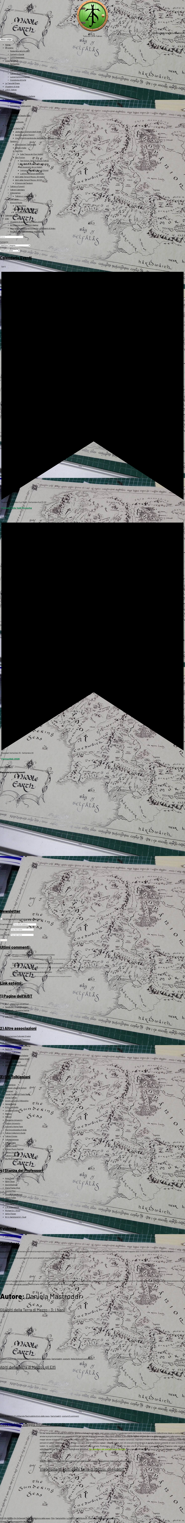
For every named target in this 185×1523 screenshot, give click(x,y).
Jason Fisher (10, 1197)
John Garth (9, 1204)
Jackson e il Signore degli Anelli (28, 131)
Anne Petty (9, 1178)
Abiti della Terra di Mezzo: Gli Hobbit (30, 176)
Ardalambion (10, 1084)
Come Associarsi (17, 57)
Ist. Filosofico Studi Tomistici (17, 1039)
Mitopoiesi (14, 67)
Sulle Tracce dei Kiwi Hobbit (31, 154)
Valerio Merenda (17, 972)
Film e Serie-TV (16, 128)
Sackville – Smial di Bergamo (17, 1049)
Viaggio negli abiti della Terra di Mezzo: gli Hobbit (82, 1469)
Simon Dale (109, 1461)
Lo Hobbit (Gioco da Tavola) (26, 209)
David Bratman (11, 1184)
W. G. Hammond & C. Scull (15, 1217)
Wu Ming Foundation (13, 1158)
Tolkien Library (11, 1146)
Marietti (8, 1117)
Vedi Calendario (6, 767)
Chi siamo (9, 47)
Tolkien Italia (10, 1142)
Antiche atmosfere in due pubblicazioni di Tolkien (38, 954)
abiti (60, 1359)
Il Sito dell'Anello (11, 1107)
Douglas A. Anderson (13, 1194)
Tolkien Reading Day (18, 73)
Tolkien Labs (15, 109)
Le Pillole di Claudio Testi (20, 115)
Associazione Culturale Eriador (18, 1036)
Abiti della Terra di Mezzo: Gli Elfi (28, 180)
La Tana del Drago (12, 83)
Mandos (8, 1113)
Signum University (12, 1123)
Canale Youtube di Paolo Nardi (17, 1094)
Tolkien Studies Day (18, 70)
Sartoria (54, 1359)
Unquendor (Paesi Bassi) (15, 1065)
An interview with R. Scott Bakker (24, 225)
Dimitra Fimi (10, 1191)
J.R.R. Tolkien (11, 89)
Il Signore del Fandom (24, 183)
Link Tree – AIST (11, 1016)
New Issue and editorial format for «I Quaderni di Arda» (33, 228)
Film (53, 1518)
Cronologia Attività (18, 80)
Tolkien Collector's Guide (15, 1133)
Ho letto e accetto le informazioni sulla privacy (22, 919)
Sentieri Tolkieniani (13, 1052)
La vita (13, 93)
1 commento (87, 1359)
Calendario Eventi (12, 215)
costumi (66, 1359)
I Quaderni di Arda (12, 86)
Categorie (4, 242)
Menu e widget (6, 39)
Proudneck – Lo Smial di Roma (17, 1046)
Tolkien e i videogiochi (24, 196)
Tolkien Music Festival (14, 1149)
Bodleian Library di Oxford (15, 1088)
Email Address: (6, 924)
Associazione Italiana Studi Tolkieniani (169, 33)
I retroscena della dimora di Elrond (34, 170)
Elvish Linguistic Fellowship (16, 1100)
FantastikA (14, 64)
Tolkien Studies (11, 1152)
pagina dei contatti (21, 1284)
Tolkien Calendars (17, 189)
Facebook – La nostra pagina (17, 1010)
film (64, 1518)
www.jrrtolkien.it (7, 1251)
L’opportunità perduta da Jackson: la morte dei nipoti (37, 138)
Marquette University (14, 1120)
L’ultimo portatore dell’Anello (32, 173)
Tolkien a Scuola (17, 122)
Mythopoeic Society (13, 1042)
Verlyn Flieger (10, 1213)
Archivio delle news (42, 1359)
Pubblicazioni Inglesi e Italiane (22, 96)
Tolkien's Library (12, 1155)
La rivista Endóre (12, 1110)
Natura (101, 1461)
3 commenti (74, 1416)
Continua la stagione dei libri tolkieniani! (38, 972)
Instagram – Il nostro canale (16, 1013)
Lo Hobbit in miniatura (24, 212)
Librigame (14, 199)
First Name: (5, 929)
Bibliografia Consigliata (15, 99)
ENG (7, 218)
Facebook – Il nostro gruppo (16, 1007)
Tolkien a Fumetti (17, 186)
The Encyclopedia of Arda (15, 1130)
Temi (7, 125)
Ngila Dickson (76, 1359)
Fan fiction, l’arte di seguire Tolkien (34, 160)
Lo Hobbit (70, 1518)
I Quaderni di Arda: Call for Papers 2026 (26, 222)
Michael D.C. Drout (12, 1210)
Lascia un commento (123, 1461)
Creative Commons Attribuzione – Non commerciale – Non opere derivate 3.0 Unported (84, 1281)
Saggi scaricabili (17, 102)
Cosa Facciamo (11, 60)
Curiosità (94, 1461)
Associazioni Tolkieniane (25, 144)
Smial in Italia (20, 147)
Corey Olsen (10, 1181)
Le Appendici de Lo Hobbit (31, 167)
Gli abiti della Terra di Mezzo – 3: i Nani (32, 1309)
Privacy (3, 1521)
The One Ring (20, 205)
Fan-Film (19, 151)
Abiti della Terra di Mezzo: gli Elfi (28, 1367)
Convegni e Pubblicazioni (20, 106)
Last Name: (5, 934)
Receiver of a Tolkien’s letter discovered (26, 231)
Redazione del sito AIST (20, 51)
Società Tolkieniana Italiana (16, 1055)
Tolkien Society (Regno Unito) (17, 1058)
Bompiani (9, 1091)
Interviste (14, 118)
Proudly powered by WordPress (20, 1521)
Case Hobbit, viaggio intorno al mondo (33, 1424)
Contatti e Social (17, 54)
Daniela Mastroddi (27, 1359)
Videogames (15, 193)
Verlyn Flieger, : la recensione (43, 963)
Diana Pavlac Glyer (12, 1188)
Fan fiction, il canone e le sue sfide (34, 164)
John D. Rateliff (11, 1201)
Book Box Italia (17, 963)
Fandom (13, 141)
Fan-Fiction (20, 157)
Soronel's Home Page (14, 1126)
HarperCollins (10, 1104)
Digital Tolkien (11, 1097)
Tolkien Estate (11, 1136)
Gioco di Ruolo (16, 202)
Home (7, 44)
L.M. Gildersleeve (12, 1207)
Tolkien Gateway (12, 1139)
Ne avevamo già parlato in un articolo (107, 1449)
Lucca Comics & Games (20, 77)
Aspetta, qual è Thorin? (24, 135)
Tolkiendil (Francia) (13, 1062)
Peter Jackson (94, 1518)
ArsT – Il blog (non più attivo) (17, 1004)
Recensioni (15, 112)
